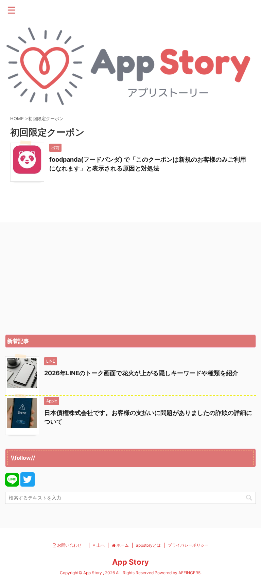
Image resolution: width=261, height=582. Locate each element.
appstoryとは (148, 545)
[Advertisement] (130, 280)
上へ (100, 545)
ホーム (122, 545)
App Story (130, 562)
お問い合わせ (71, 545)
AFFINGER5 (189, 572)
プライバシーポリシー (188, 545)
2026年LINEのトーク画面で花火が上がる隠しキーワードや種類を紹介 (141, 373)
